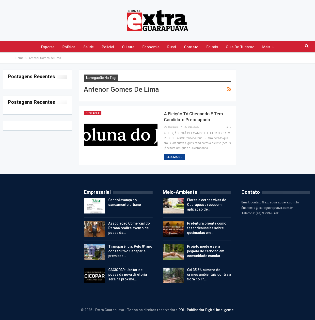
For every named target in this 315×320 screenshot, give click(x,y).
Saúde (88, 47)
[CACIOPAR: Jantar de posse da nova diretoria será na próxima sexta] (94, 275)
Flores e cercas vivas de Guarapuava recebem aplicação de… (206, 204)
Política (69, 47)
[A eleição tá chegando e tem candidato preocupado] (121, 134)
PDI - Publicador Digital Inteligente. (206, 310)
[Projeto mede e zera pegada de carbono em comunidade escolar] (173, 252)
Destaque (92, 113)
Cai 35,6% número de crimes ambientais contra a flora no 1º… (209, 274)
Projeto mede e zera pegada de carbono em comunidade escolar (205, 251)
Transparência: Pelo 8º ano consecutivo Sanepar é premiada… (130, 251)
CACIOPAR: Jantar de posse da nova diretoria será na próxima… (127, 274)
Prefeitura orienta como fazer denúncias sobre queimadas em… (206, 228)
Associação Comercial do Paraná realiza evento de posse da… (129, 228)
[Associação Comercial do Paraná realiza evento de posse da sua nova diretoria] (94, 229)
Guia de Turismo (240, 47)
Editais (212, 47)
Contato (191, 47)
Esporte (48, 47)
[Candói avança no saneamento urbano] (94, 205)
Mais (266, 47)
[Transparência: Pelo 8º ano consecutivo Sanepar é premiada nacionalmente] (94, 252)
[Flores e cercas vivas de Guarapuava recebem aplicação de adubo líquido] (173, 205)
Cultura (128, 47)
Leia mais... (175, 157)
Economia (151, 47)
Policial (108, 47)
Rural (171, 47)
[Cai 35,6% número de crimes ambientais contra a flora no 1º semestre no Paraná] (173, 275)
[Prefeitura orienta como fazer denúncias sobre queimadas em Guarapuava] (173, 229)
